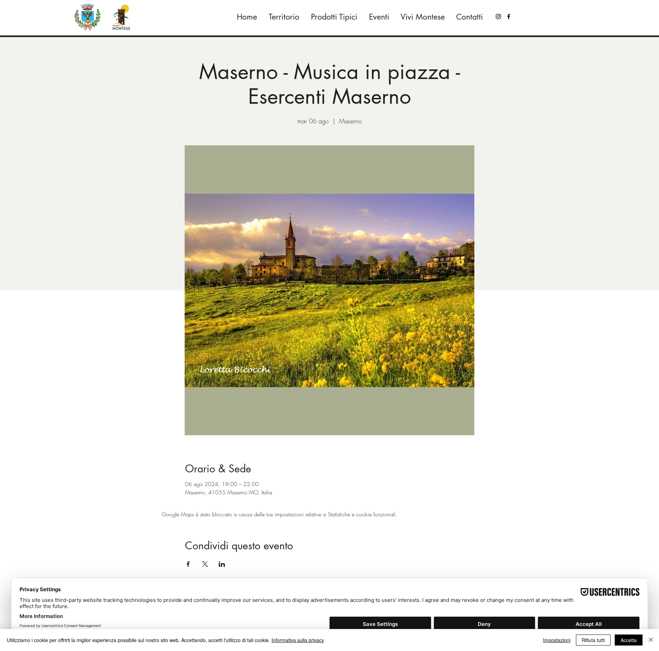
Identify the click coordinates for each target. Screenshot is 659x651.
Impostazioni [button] (556, 640)
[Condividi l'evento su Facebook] (188, 564)
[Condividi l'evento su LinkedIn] (222, 564)
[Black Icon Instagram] (498, 16)
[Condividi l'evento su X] (205, 564)
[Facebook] (508, 16)
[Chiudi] (651, 640)
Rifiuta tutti (593, 640)
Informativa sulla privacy (297, 640)
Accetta (629, 640)
